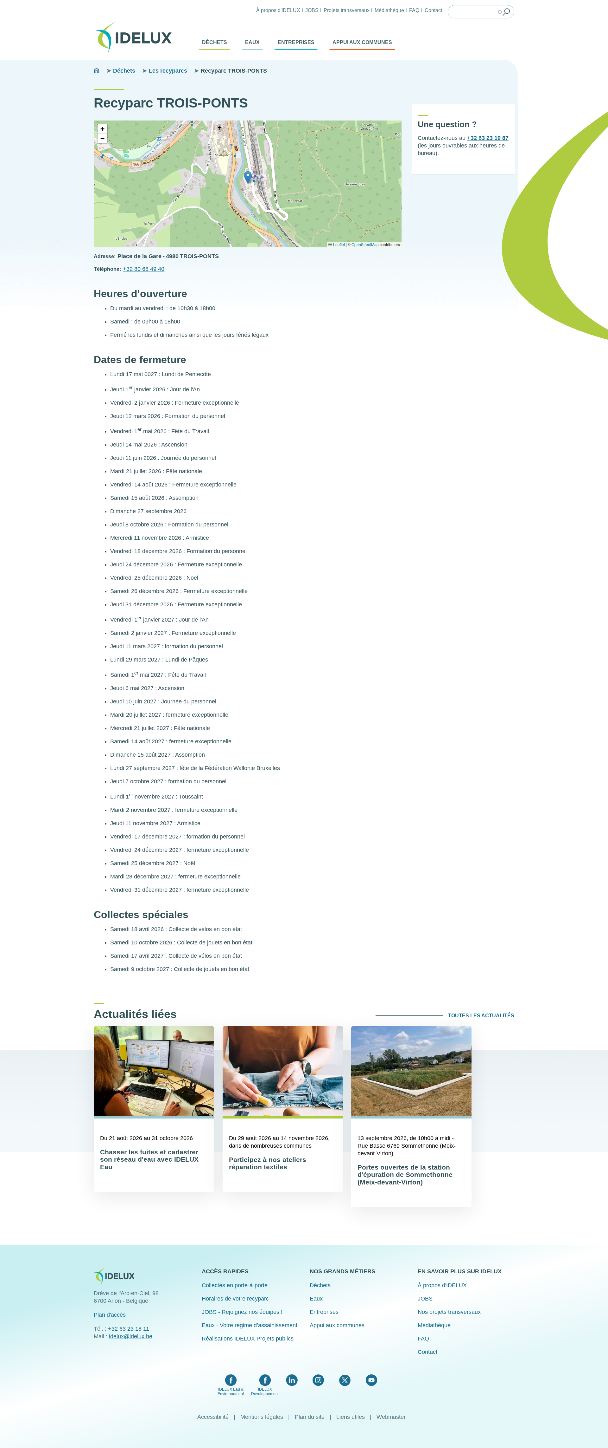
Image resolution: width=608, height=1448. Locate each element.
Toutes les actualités (481, 1015)
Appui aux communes (362, 42)
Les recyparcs (168, 71)
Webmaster (391, 1417)
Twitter (345, 1380)
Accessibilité (213, 1417)
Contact (433, 10)
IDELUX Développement (265, 1391)
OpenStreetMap (365, 244)
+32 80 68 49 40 (143, 269)
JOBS (312, 10)
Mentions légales (261, 1417)
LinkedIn (292, 1380)
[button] (248, 177)
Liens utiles (350, 1417)
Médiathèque (389, 10)
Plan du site (310, 1417)
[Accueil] (135, 37)
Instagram (318, 1380)
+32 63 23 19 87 (488, 138)
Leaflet (338, 244)
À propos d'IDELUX (278, 10)
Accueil (96, 71)
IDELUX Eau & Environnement (231, 1391)
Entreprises (296, 42)
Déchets (214, 42)
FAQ (414, 10)
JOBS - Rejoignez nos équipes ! (242, 1312)
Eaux (252, 42)
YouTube (371, 1380)
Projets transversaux (347, 10)
